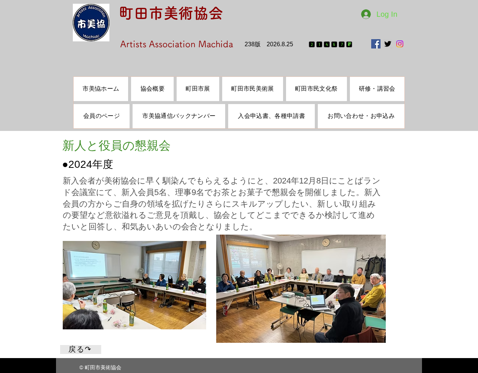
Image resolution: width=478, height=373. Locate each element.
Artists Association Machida (176, 44)
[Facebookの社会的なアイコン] (376, 43)
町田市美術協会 (171, 13)
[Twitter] (387, 43)
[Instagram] (399, 43)
